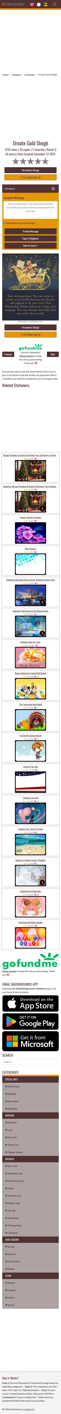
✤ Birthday (10, 1093)
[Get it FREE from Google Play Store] (30, 1021)
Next (53, 354)
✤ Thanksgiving (13, 1225)
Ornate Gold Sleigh (47, 74)
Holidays (16, 74)
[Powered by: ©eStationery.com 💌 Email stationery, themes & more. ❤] (30, 273)
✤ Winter (10, 1268)
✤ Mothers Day (13, 1195)
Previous (8, 354)
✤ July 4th (10, 1210)
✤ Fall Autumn (12, 1261)
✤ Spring (9, 1246)
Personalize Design (30, 170)
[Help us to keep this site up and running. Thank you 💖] (30, 960)
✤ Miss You (11, 1137)
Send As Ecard (29, 245)
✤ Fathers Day (12, 1203)
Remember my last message (20, 223)
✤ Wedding (11, 1108)
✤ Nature (10, 1297)
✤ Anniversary (12, 1086)
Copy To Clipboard (30, 238)
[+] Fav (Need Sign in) (30, 177)
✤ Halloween (12, 1217)
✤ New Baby (11, 1101)
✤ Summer (10, 1254)
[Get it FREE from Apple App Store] (30, 1003)
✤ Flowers (10, 1290)
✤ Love (8, 1129)
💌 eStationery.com (35, 322)
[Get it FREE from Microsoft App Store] (30, 1040)
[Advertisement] (30, 40)
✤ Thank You (11, 1144)
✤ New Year (11, 1166)
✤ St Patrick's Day (14, 1180)
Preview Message (30, 231)
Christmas (29, 74)
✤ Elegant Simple (14, 1152)
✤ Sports (9, 1305)
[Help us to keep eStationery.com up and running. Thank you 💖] (30, 347)
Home (5, 74)
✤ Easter (9, 1188)
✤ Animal (10, 1282)
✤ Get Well (11, 1122)
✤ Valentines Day (14, 1173)
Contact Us (28, 1409)
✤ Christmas (11, 1232)
